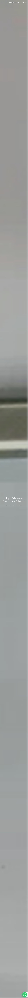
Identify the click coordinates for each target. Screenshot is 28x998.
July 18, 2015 (12, 505)
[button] (25, 2)
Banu (7, 505)
